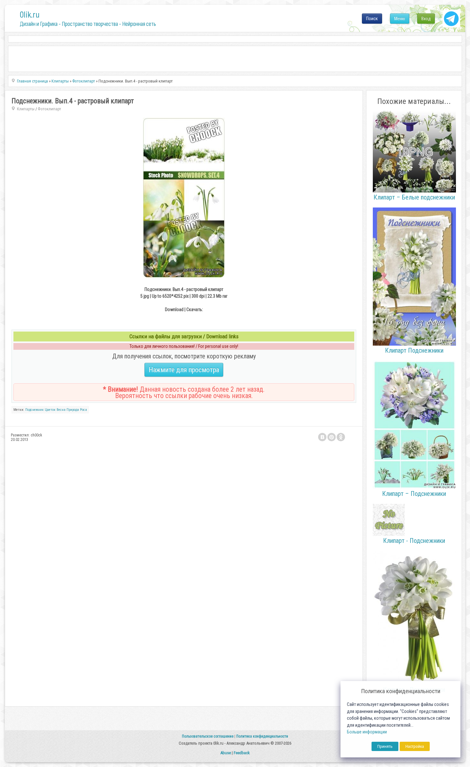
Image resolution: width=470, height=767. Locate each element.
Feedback (242, 752)
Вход (426, 18)
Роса (83, 410)
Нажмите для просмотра (184, 370)
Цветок (50, 410)
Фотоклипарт (49, 108)
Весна (61, 410)
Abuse (225, 752)
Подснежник (34, 410)
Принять (385, 746)
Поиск (372, 18)
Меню (399, 18)
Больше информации (367, 732)
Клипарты (26, 108)
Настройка (414, 746)
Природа (73, 410)
